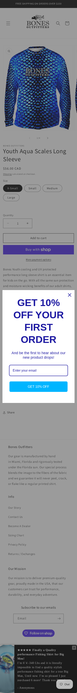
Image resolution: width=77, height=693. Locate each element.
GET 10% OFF (38, 386)
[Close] (70, 295)
